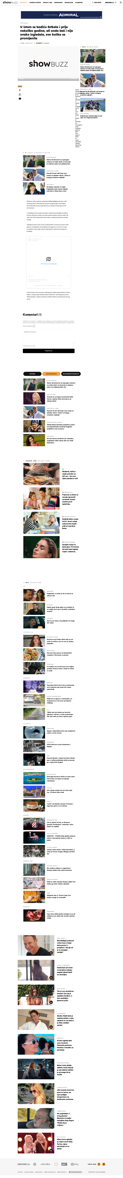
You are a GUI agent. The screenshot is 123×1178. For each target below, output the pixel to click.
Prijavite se (48, 351)
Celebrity (23, 2)
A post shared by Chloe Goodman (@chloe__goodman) (48, 285)
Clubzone (79, 2)
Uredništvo (20, 1172)
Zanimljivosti (35, 2)
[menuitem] (121, 2)
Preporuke (58, 2)
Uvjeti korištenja (38, 1172)
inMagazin (69, 2)
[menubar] (121, 2)
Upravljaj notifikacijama (76, 1172)
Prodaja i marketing (28, 1172)
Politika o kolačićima (61, 1172)
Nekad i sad (47, 2)
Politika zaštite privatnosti (50, 1172)
